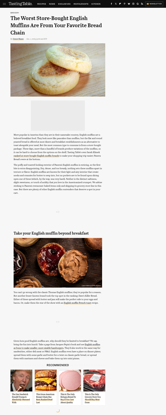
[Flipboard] (120, 4)
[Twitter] (116, 4)
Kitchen (96, 3)
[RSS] (142, 4)
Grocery (14, 12)
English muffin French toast (77, 302)
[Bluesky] (129, 4)
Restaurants (81, 3)
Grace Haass (18, 38)
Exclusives (64, 3)
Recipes (41, 3)
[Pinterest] (124, 4)
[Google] (137, 4)
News (52, 3)
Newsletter (156, 4)
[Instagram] (133, 4)
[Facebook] (111, 4)
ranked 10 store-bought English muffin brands (36, 155)
